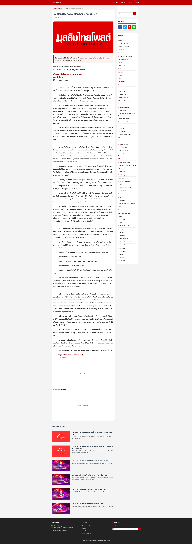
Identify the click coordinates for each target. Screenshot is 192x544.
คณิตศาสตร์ (122, 91)
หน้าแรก (106, 2)
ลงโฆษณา (84, 528)
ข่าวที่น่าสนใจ (122, 40)
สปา (120, 194)
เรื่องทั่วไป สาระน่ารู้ (123, 43)
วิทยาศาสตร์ (122, 82)
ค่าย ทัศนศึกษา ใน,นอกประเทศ (126, 210)
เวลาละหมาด (115, 2)
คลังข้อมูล (137, 2)
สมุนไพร (121, 72)
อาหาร (120, 75)
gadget (121, 216)
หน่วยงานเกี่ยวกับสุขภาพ (125, 134)
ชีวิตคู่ (120, 62)
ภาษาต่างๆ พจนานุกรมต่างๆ (126, 56)
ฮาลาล (130, 2)
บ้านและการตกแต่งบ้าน (124, 159)
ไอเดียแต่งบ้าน (122, 251)
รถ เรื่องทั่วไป (122, 131)
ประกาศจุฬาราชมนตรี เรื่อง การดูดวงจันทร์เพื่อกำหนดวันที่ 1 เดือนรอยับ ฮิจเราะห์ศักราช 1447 (92, 447)
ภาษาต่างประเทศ (123, 104)
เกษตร (120, 197)
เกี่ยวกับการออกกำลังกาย (125, 122)
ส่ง (139, 528)
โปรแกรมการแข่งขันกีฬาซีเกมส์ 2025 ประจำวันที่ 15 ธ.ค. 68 (88, 504)
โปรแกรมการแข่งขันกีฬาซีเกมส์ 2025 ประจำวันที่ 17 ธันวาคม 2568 (90, 475)
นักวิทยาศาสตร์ (123, 138)
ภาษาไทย (121, 141)
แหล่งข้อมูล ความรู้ (123, 59)
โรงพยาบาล (122, 128)
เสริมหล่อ (121, 258)
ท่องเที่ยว (121, 229)
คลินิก (120, 125)
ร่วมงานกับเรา (85, 531)
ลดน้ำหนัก (121, 232)
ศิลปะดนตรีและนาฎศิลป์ (125, 101)
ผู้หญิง (120, 78)
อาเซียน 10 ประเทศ (123, 178)
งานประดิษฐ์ (122, 175)
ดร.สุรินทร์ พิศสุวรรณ (124, 213)
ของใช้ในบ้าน (122, 248)
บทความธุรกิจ (122, 85)
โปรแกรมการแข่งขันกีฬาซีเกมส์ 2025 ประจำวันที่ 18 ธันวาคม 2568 (91, 461)
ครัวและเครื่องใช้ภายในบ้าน (125, 242)
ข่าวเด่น (123, 2)
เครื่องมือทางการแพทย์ (124, 181)
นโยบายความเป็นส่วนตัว (87, 526)
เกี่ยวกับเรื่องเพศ (123, 94)
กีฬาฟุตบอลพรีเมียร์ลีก (125, 187)
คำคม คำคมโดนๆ (123, 150)
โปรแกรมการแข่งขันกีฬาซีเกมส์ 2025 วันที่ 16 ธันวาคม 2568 (89, 489)
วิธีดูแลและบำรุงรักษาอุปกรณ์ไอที (127, 203)
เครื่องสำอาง (122, 200)
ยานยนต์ (121, 254)
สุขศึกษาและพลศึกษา (124, 119)
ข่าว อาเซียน (122, 219)
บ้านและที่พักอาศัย (123, 239)
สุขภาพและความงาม (124, 46)
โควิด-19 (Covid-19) (124, 226)
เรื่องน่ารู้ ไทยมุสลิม (123, 144)
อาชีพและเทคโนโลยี (124, 97)
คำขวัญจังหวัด (122, 191)
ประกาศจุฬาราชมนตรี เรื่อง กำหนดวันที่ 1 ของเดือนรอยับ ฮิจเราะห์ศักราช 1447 (92, 433)
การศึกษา (121, 50)
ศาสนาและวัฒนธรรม (124, 107)
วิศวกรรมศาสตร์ (123, 147)
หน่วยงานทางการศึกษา (124, 162)
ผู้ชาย (120, 223)
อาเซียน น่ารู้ (122, 184)
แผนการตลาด (122, 88)
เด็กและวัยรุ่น (122, 171)
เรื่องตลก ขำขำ (123, 245)
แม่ (120, 168)
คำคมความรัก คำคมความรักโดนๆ (127, 165)
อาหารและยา (122, 66)
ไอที (120, 69)
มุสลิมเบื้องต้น (122, 110)
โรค (120, 53)
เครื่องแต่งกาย (122, 235)
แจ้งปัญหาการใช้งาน (86, 533)
